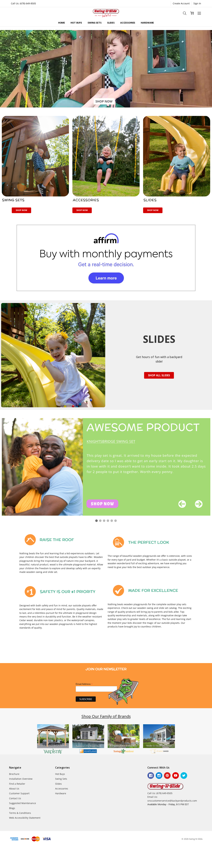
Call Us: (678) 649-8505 (23, 3)
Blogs (12, 808)
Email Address (84, 684)
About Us (14, 788)
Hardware (147, 22)
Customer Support (19, 793)
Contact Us (15, 798)
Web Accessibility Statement (24, 817)
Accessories (127, 22)
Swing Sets (95, 22)
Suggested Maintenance (22, 803)
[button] (35, 160)
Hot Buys (76, 22)
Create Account (181, 3)
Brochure (14, 774)
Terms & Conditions (20, 812)
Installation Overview (20, 778)
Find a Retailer (17, 783)
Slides (111, 22)
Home (61, 22)
